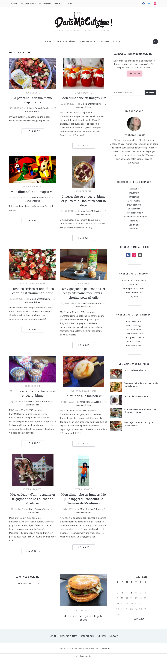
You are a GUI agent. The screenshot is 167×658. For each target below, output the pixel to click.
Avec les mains (83, 610)
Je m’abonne (135, 73)
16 (117, 603)
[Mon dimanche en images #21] (32, 169)
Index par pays (45, 3)
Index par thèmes (28, 3)
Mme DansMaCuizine (39, 108)
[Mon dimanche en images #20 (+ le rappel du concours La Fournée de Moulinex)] (83, 470)
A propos (58, 3)
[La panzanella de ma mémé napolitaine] (32, 73)
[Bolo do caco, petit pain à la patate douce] (83, 591)
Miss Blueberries (134, 292)
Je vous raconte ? (83, 93)
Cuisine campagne (134, 325)
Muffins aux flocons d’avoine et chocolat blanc (33, 393)
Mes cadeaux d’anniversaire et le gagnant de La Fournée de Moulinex (32, 498)
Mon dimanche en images (134, 216)
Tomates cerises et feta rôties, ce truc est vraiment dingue (32, 291)
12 (131, 598)
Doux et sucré (83, 191)
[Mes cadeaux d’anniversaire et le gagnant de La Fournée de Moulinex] (32, 470)
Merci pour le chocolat (134, 288)
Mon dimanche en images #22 (83, 98)
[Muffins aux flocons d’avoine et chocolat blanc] (32, 369)
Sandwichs (134, 225)
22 (145, 603)
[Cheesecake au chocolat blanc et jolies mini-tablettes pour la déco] (83, 172)
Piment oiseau (134, 341)
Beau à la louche (134, 321)
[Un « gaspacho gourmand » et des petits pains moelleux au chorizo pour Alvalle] (83, 264)
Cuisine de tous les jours (134, 280)
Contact (69, 3)
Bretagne (134, 197)
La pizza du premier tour (136, 370)
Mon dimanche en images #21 (33, 192)
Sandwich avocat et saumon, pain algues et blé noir (140, 410)
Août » (142, 619)
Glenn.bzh (134, 284)
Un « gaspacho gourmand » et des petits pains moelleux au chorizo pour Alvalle (83, 293)
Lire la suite (33, 131)
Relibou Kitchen (134, 345)
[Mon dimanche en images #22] (83, 73)
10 (122, 598)
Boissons (134, 189)
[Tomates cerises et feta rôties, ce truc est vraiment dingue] (32, 264)
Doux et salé (33, 93)
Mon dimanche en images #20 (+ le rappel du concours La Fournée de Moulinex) (83, 498)
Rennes (134, 221)
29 (145, 609)
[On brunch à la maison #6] (83, 371)
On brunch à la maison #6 (83, 396)
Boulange (83, 283)
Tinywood (134, 296)
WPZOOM (106, 649)
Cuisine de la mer (134, 329)
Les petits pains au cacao (136, 396)
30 (117, 614)
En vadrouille (134, 208)
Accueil (14, 3)
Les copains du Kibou (134, 337)
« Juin (135, 619)
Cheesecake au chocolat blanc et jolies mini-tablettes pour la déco (83, 200)
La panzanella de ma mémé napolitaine (33, 100)
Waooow (40, 283)
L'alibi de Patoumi (134, 333)
